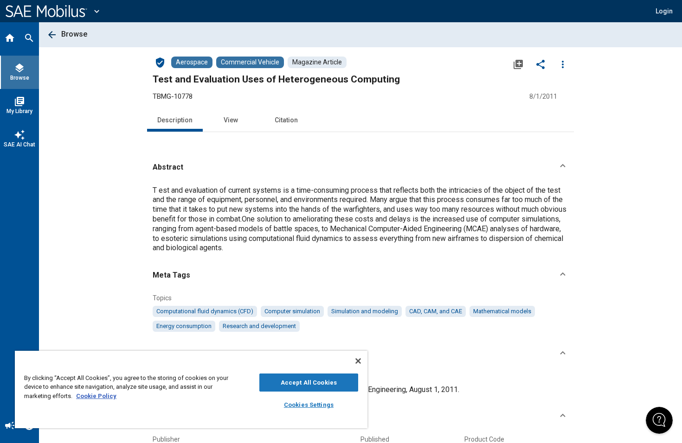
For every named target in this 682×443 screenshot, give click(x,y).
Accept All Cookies (309, 382)
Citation (286, 120)
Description (175, 120)
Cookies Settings (309, 404)
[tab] (9, 39)
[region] (191, 389)
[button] (360, 167)
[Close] (358, 361)
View (231, 120)
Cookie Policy (96, 395)
